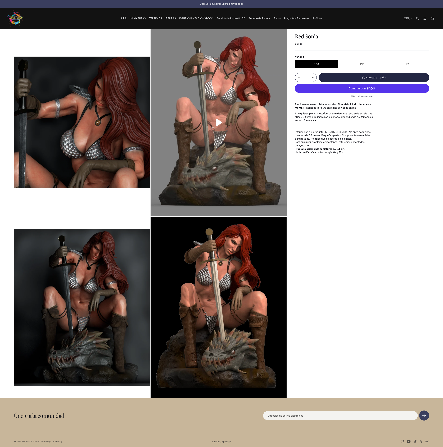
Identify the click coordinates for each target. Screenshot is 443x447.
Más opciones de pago (362, 96)
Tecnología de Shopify (51, 441)
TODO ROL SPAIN (31, 441)
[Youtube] (409, 441)
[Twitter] (421, 441)
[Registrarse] (424, 415)
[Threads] (427, 441)
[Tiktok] (415, 441)
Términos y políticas (221, 441)
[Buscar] (417, 18)
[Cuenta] (424, 18)
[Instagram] (403, 441)
